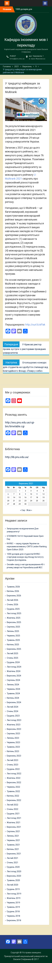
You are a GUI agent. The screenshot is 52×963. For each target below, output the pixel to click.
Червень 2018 (13, 916)
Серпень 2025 (13, 627)
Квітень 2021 (13, 849)
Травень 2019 (13, 907)
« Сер (22, 510)
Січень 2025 (12, 658)
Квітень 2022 (13, 796)
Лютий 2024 (12, 707)
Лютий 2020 (12, 885)
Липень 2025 (13, 631)
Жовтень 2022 (13, 778)
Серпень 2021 (13, 831)
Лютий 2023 (12, 760)
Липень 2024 (13, 684)
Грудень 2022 (13, 769)
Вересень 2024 (14, 676)
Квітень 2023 (13, 751)
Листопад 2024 (14, 667)
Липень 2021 (13, 836)
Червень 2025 (13, 635)
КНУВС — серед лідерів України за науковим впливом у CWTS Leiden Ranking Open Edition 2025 (27, 546)
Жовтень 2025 (13, 618)
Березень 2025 (14, 649)
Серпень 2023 (13, 733)
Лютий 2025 (12, 653)
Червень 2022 (13, 787)
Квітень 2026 (13, 591)
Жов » (29, 510)
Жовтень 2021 (13, 822)
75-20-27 (13, 56)
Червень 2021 (13, 840)
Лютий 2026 (12, 600)
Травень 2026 (13, 587)
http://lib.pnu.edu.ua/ (17, 457)
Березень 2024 (14, 702)
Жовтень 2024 (13, 671)
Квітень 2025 (13, 644)
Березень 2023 (14, 756)
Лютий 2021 (12, 858)
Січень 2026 (12, 604)
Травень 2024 (13, 693)
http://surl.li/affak (35, 324)
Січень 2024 (12, 711)
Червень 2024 (13, 689)
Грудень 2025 (13, 609)
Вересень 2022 (14, 782)
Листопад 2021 (14, 818)
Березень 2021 (14, 853)
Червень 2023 (13, 742)
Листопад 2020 (14, 871)
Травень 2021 (13, 845)
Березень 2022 (14, 800)
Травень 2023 (13, 747)
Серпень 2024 (13, 680)
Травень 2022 (13, 791)
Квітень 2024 (13, 698)
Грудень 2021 (13, 813)
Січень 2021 (12, 862)
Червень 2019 (13, 902)
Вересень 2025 (14, 622)
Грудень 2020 (13, 867)
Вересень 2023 (14, 729)
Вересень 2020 (14, 876)
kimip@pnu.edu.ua (17, 59)
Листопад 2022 (14, 773)
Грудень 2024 (13, 662)
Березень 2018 (14, 920)
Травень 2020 (13, 880)
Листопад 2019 (14, 894)
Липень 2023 (13, 738)
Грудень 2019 (13, 889)
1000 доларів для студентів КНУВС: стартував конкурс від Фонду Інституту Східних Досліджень (25, 557)
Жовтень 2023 (13, 724)
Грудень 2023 (13, 716)
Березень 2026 (14, 595)
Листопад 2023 (14, 720)
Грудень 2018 (13, 911)
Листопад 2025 (14, 613)
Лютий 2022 (12, 805)
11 (37, 494)
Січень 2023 (12, 765)
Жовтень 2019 (13, 898)
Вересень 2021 (14, 827)
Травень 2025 (13, 640)
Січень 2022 (12, 809)
